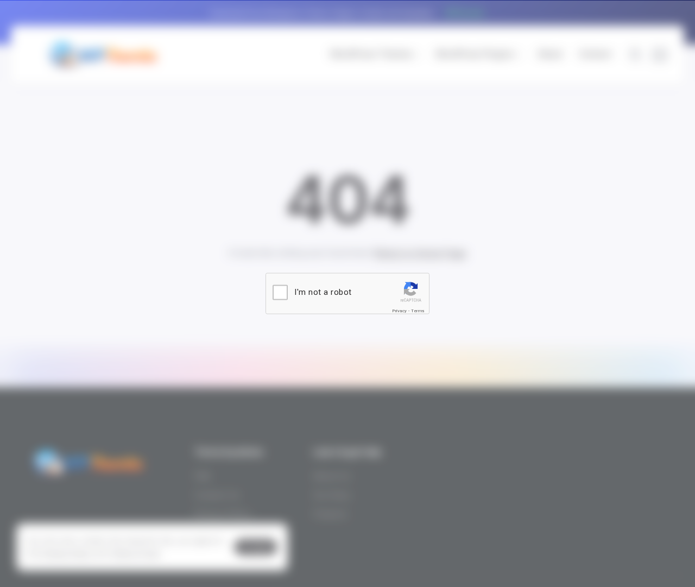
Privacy (399, 310)
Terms (418, 310)
